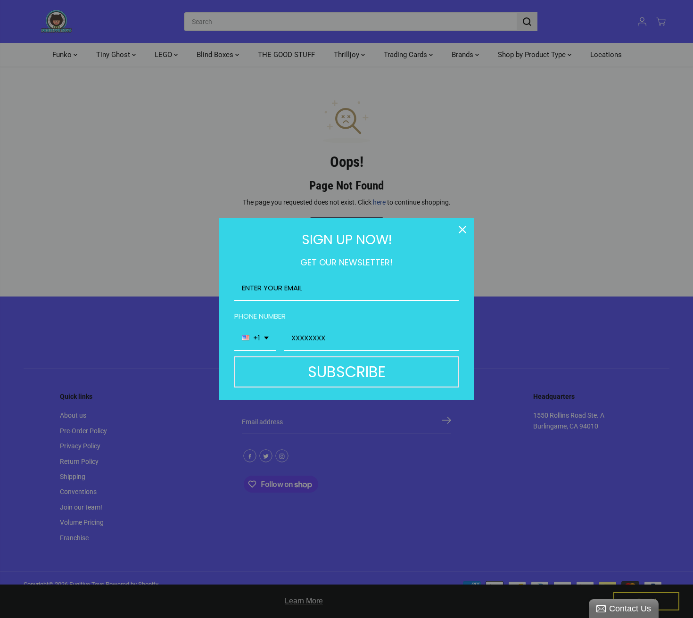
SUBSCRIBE (347, 371)
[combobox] (255, 338)
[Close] (462, 229)
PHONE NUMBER (260, 316)
